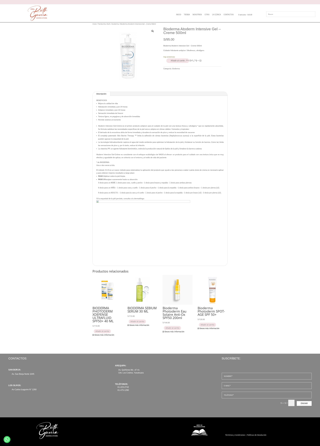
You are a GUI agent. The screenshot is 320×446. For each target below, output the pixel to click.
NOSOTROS (197, 15)
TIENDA (187, 15)
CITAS (207, 15)
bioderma (115, 24)
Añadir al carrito (178, 61)
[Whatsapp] (7, 439)
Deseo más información (104, 335)
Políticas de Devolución (256, 435)
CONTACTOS (229, 15)
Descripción (101, 94)
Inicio (94, 24)
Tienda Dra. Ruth (104, 24)
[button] (152, 31)
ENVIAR (304, 403)
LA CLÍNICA (216, 15)
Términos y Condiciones (235, 435)
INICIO (178, 15)
